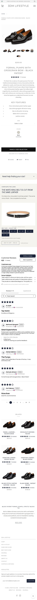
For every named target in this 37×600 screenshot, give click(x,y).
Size (18, 120)
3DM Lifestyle (18, 5)
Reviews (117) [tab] (10, 291)
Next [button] (32, 36)
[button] (15, 77)
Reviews (4, 555)
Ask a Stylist (5, 544)
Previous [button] (4, 36)
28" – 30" (5, 231)
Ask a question (28, 260)
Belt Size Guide (6, 550)
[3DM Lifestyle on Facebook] (17, 596)
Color (19, 129)
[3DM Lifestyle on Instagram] (20, 596)
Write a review (27, 256)
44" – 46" (5, 234)
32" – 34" (13, 231)
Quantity (18, 139)
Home (3, 13)
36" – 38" (21, 231)
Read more (18, 522)
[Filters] (3, 296)
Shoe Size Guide (6, 547)
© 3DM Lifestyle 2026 (11, 587)
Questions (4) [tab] (27, 291)
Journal (4, 553)
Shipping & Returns (7, 564)
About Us (4, 558)
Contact (4, 561)
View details (24, 242)
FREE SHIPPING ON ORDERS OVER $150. (18, 1)
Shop (3, 541)
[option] (18, 35)
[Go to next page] (29, 402)
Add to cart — (10, 242)
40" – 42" (29, 231)
